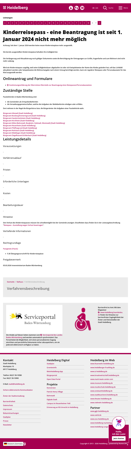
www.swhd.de (95, 415)
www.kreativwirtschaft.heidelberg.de (104, 375)
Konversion (51, 388)
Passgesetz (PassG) (10, 249)
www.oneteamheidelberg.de (101, 391)
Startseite (10, 282)
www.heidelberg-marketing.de (102, 423)
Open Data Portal (53, 379)
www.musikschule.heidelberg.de (103, 387)
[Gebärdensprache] (77, 8)
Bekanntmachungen (11, 413)
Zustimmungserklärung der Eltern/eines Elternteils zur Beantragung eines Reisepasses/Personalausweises (50, 85)
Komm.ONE (123, 443)
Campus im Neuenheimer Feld (58, 403)
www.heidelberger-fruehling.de (102, 367)
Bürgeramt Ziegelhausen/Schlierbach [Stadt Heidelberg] (24, 135)
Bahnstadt (51, 395)
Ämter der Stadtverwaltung (13, 396)
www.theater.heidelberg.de (101, 399)
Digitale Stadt (52, 399)
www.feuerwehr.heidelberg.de (102, 364)
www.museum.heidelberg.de (101, 383)
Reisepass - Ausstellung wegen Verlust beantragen (23, 225)
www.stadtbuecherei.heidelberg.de (104, 395)
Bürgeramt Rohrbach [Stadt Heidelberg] (18, 130)
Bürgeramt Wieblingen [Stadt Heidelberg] (19, 133)
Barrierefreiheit (9, 401)
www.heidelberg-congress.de (101, 427)
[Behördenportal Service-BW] (34, 319)
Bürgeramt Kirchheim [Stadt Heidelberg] (18, 121)
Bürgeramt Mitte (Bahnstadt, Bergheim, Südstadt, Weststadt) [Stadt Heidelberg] (34, 123)
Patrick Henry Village (55, 392)
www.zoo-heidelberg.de (99, 419)
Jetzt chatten (118, 438)
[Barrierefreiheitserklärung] (71, 8)
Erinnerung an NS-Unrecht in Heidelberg (62, 407)
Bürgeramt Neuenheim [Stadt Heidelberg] (19, 125)
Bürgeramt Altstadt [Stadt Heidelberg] (18, 113)
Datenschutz (8, 405)
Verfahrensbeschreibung (28, 288)
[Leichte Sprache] (82, 8)
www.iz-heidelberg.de (98, 371)
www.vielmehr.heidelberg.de (101, 402)
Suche (111, 8)
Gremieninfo (52, 367)
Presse (5, 421)
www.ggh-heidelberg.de (99, 411)
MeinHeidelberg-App (55, 371)
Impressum (7, 409)
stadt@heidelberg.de (17, 384)
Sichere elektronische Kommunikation (18, 390)
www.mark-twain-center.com (101, 379)
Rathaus (20, 282)
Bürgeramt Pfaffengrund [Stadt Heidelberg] (20, 128)
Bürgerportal (52, 375)
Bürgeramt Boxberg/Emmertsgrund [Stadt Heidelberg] (24, 116)
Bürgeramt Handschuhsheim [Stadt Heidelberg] (21, 118)
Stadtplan (7, 417)
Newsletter (7, 425)
